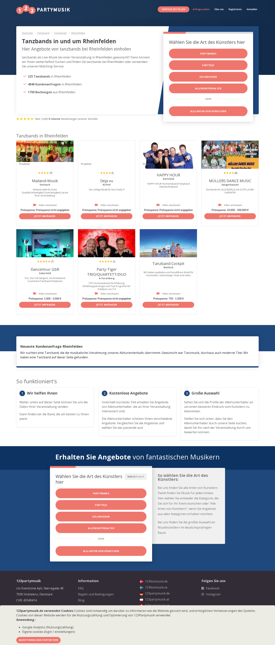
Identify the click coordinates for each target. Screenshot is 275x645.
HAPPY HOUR (168, 174)
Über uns (219, 9)
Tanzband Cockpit (168, 263)
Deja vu (106, 180)
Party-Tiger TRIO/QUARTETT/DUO (106, 272)
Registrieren (235, 9)
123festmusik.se (155, 587)
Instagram (213, 594)
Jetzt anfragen (44, 216)
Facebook (212, 588)
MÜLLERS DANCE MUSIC (230, 180)
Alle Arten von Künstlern (208, 111)
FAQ (81, 588)
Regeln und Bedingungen (96, 594)
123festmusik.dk (156, 581)
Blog (81, 600)
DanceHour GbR (45, 269)
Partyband (43, 33)
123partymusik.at (156, 599)
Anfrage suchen (201, 9)
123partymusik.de (157, 593)
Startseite (27, 33)
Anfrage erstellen (173, 9)
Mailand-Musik (45, 180)
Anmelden (252, 9)
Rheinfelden (78, 33)
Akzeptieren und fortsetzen (38, 640)
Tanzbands (60, 33)
